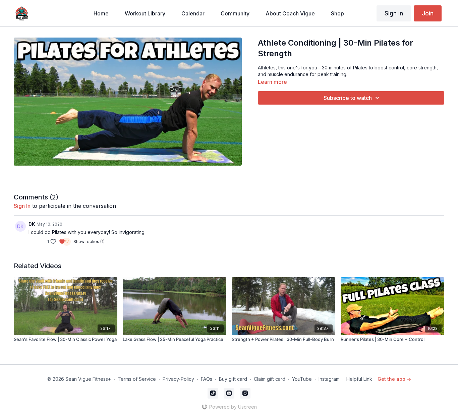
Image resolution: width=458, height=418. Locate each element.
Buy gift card (233, 379)
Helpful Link (359, 379)
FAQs (206, 379)
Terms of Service (137, 379)
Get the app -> (394, 379)
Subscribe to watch (348, 98)
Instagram (329, 379)
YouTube (302, 379)
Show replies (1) (89, 241)
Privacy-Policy (178, 379)
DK (31, 224)
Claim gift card (269, 379)
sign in (22, 205)
